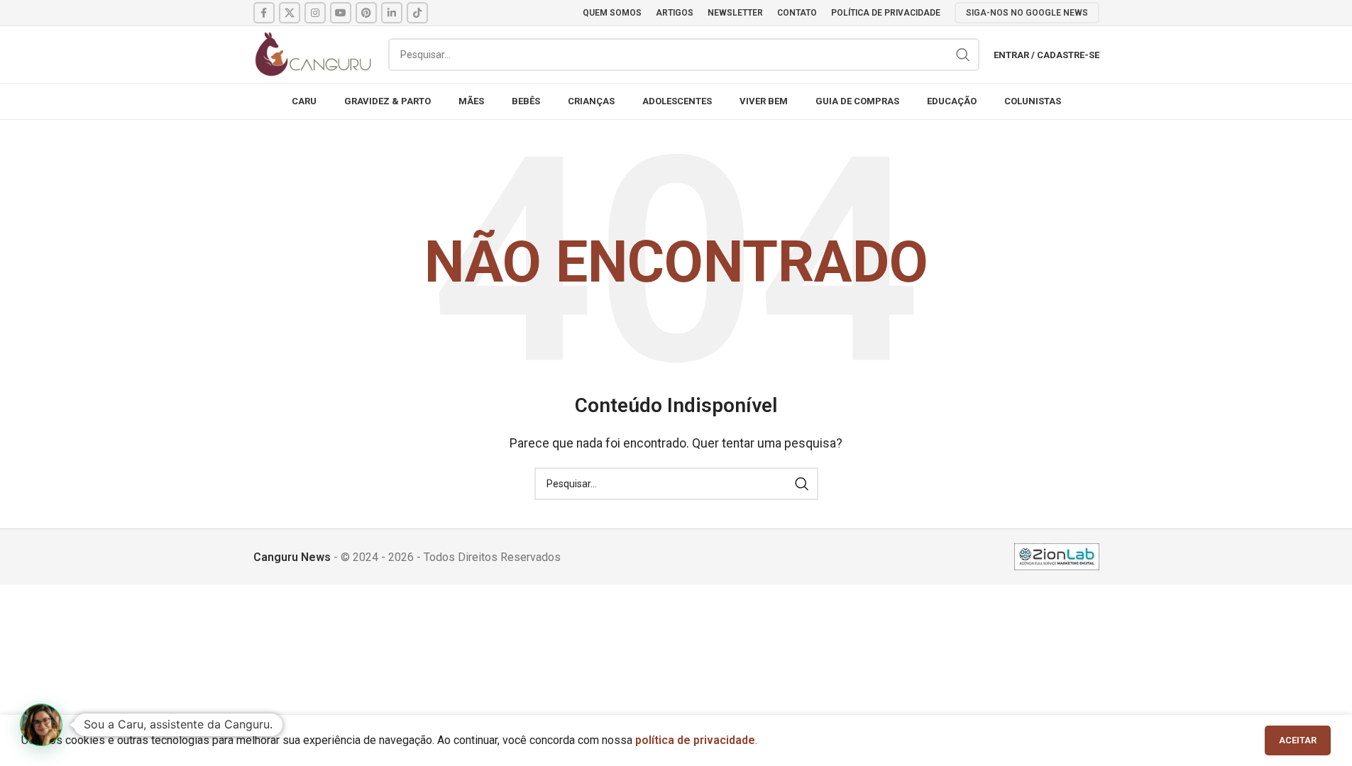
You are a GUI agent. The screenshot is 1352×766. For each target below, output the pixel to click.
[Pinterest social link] (366, 12)
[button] (41, 725)
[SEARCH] (963, 54)
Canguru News (292, 557)
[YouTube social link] (340, 12)
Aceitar (1298, 740)
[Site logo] (313, 53)
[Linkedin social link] (391, 12)
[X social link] (289, 12)
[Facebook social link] (264, 12)
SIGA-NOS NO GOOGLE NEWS (1027, 13)
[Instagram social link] (315, 12)
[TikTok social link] (417, 12)
